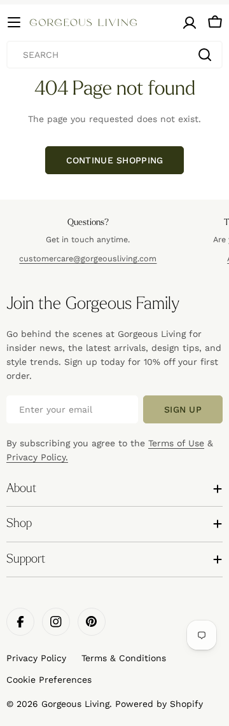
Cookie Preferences (49, 680)
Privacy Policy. (37, 457)
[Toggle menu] (14, 22)
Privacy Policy (36, 658)
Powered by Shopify (159, 704)
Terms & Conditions (123, 658)
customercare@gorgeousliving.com (87, 258)
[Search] (204, 54)
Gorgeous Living (75, 704)
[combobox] (114, 55)
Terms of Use (176, 443)
